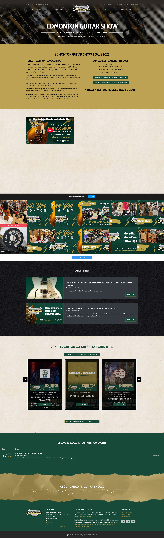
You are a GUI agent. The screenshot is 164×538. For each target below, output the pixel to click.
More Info (156, 455)
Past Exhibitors (109, 5)
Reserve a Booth (123, 5)
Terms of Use (125, 514)
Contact (134, 5)
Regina (102, 9)
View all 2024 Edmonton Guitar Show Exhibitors (110, 82)
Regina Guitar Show (109, 524)
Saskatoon (125, 9)
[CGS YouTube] (133, 521)
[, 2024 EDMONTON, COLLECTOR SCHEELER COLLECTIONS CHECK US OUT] (82, 410)
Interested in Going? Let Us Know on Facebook (110, 77)
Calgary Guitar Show (96, 524)
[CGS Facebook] (123, 521)
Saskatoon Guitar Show (81, 526)
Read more (130, 295)
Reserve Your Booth (127, 512)
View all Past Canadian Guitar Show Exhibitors (82, 422)
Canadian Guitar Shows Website (55, 527)
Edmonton (59, 9)
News (28, 5)
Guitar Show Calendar (40, 5)
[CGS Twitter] (128, 521)
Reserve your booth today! (82, 517)
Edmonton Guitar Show (81, 524)
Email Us (48, 525)
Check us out (44, 405)
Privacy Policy (125, 517)
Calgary (36, 9)
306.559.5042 (49, 523)
